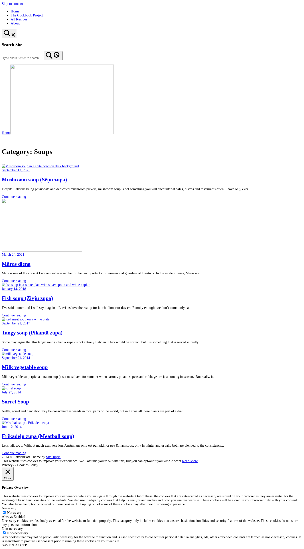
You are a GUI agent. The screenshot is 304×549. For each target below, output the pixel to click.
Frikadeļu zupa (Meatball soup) (38, 436)
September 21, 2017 (16, 323)
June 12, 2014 (12, 427)
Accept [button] (176, 461)
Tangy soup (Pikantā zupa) (32, 333)
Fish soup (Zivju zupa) (27, 298)
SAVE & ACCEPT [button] (15, 545)
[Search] (53, 55)
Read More (190, 461)
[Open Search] (9, 33)
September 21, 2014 (16, 358)
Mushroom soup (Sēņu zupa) (34, 179)
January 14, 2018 (14, 289)
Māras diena (16, 264)
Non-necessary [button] (12, 529)
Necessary (14, 513)
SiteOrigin (53, 457)
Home (15, 11)
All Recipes (19, 19)
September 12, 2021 (16, 170)
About (15, 23)
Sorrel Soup (15, 402)
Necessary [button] (9, 508)
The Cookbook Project (27, 15)
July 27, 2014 (11, 392)
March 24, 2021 (13, 254)
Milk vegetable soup (25, 367)
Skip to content (12, 4)
